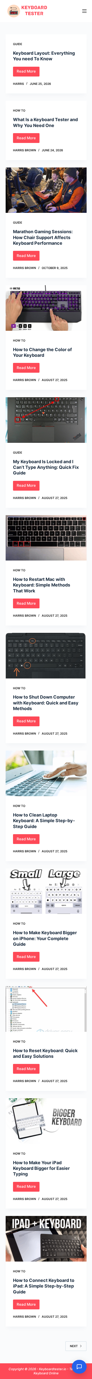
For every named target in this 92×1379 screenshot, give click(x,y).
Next (74, 1346)
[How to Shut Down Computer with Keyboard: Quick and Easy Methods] (46, 655)
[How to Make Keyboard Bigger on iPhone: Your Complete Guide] (46, 891)
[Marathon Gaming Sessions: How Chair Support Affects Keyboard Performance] (46, 190)
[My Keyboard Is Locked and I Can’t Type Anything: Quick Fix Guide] (46, 420)
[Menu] (84, 11)
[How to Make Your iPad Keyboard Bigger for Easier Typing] (46, 1121)
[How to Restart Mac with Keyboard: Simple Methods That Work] (46, 538)
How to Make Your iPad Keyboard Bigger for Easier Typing (41, 1168)
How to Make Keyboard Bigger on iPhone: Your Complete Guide (45, 938)
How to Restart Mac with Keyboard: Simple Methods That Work (41, 585)
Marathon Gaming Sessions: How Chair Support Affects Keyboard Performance (43, 237)
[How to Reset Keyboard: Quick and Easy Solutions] (46, 1009)
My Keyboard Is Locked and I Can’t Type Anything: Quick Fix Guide (46, 467)
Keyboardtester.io (53, 1369)
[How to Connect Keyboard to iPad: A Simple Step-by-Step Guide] (46, 1239)
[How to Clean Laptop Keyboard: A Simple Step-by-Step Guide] (46, 773)
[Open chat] (79, 1367)
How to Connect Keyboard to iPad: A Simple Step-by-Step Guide (43, 1286)
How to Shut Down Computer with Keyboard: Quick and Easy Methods (46, 702)
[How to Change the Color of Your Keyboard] (46, 308)
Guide (17, 44)
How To (19, 110)
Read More (28, 72)
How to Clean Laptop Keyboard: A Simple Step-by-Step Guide (44, 820)
